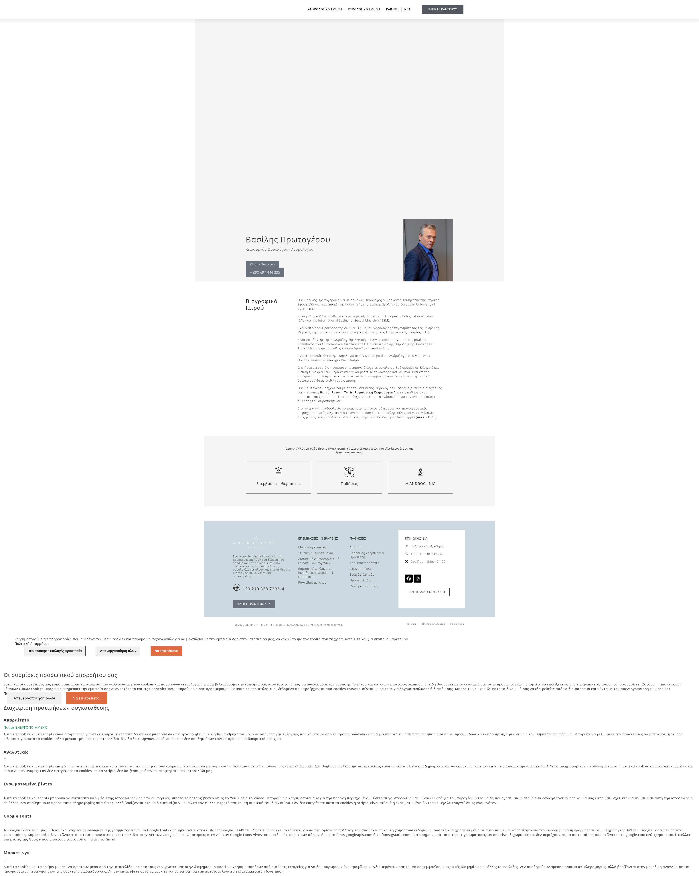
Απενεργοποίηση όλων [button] (34, 698)
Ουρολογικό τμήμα (364, 9)
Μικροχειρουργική (312, 547)
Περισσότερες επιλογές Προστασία (55, 651)
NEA (407, 9)
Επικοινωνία (416, 538)
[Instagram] (417, 578)
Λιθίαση (356, 547)
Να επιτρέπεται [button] (87, 698)
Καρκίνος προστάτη (365, 563)
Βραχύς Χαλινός (362, 574)
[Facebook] (409, 578)
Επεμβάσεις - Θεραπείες (278, 483)
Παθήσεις (349, 483)
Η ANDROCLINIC (420, 483)
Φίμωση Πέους (361, 569)
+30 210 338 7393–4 (263, 588)
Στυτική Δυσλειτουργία (315, 553)
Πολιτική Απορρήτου (433, 624)
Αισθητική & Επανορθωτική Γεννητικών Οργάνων (318, 561)
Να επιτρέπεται (166, 651)
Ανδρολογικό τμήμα (325, 9)
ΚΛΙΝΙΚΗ (392, 9)
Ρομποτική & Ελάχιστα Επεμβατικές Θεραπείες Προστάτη (316, 573)
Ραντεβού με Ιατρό (312, 582)
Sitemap (412, 624)
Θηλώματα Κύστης (364, 586)
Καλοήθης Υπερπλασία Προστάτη (367, 555)
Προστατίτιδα (360, 580)
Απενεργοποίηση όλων (118, 651)
